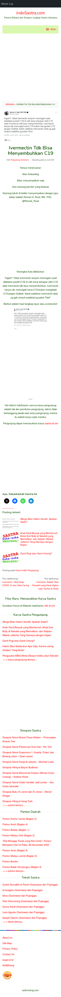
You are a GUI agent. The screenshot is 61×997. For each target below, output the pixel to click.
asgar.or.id (7, 959)
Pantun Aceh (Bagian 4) (15, 824)
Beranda (10, 104)
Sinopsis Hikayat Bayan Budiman (20, 767)
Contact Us (8, 954)
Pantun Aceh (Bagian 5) (15, 850)
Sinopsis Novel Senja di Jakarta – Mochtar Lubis (28, 761)
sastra (48, 423)
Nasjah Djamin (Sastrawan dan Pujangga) (24, 917)
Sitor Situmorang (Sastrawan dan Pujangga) (25, 901)
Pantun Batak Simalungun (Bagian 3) (21, 867)
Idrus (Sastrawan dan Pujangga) (19, 895)
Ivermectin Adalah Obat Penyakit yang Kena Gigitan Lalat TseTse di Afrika (45, 583)
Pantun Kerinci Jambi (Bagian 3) (19, 818)
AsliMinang (8, 965)
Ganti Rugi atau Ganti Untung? (36, 553)
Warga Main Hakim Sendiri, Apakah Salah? (38, 520)
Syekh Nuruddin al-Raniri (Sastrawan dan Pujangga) (30, 884)
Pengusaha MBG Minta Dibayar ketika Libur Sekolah (30, 655)
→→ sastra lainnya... (13, 805)
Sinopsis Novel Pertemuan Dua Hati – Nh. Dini (27, 746)
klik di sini (50, 605)
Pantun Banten (10, 861)
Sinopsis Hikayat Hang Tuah (17, 801)
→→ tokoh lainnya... (13, 921)
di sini (55, 423)
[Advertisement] (30, 67)
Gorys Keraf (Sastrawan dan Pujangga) (23, 906)
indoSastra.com (30, 13)
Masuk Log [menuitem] (7, 3)
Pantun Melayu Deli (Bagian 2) (18, 835)
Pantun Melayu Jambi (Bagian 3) (19, 855)
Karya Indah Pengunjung (27, 570)
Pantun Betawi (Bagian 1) (15, 829)
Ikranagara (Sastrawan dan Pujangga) (22, 890)
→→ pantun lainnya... (13, 870)
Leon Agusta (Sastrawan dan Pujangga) (23, 912)
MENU (53, 29)
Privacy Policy (10, 948)
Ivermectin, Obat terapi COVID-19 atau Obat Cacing (15, 582)
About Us (7, 937)
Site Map (7, 943)
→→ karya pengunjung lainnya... (19, 659)
